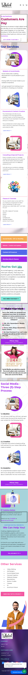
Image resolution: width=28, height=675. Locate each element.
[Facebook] (3, 663)
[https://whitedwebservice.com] (6, 5)
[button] (20, 5)
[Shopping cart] (26, 5)
